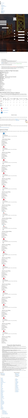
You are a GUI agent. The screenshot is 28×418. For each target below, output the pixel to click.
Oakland (16, 383)
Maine (1, 389)
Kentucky (2, 388)
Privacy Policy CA (4, 411)
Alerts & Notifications (3, 6)
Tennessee (2, 404)
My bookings (2, 5)
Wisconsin (2, 408)
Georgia (2, 383)
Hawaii (1, 384)
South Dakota (2, 403)
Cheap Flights (3, 373)
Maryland (2, 390)
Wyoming (2, 409)
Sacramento (16, 386)
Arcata (16, 378)
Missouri (2, 393)
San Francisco (17, 388)
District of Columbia (3, 382)
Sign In (2, 4)
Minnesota (2, 392)
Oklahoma (2, 399)
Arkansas (2, 379)
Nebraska (2, 394)
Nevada (2, 395)
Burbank (16, 380)
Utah (1, 405)
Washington (2, 407)
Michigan (2, 391)
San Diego (16, 387)
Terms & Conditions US (5, 413)
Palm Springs (17, 385)
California (2, 380)
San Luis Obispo (17, 389)
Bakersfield (16, 379)
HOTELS (2, 8)
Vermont (2, 406)
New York (2, 397)
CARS (2, 9)
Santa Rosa (16, 391)
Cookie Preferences (4, 412)
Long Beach (16, 381)
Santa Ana (16, 390)
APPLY (14, 50)
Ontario (16, 384)
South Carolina (2, 402)
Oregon (2, 400)
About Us (3, 410)
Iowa (1, 387)
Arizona (2, 378)
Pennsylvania (2, 401)
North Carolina (2, 398)
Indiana (2, 386)
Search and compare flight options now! (4, 127)
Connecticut (2, 381)
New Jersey (2, 396)
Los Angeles (16, 382)
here (20, 370)
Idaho (1, 385)
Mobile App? (17, 120)
